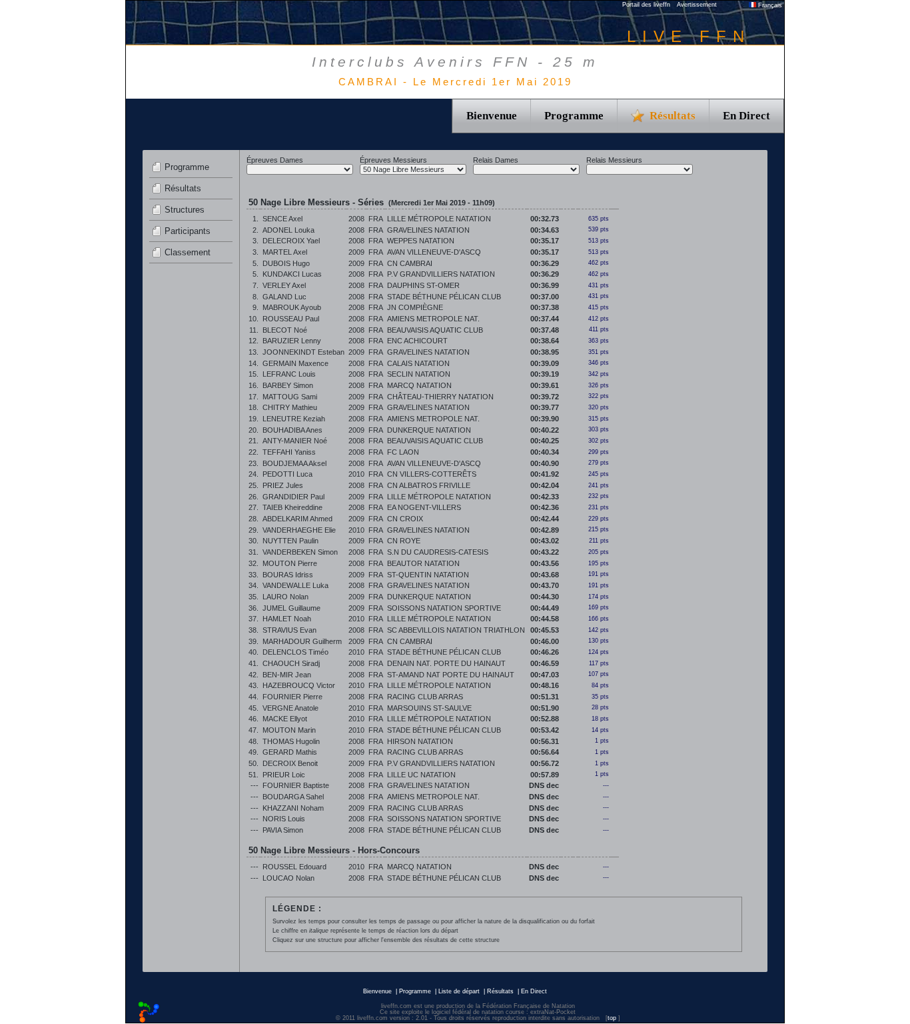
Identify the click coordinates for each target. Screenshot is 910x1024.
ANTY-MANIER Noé (294, 441)
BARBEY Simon (287, 385)
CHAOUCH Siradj (291, 663)
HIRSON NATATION (420, 741)
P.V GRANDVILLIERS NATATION (441, 274)
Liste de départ (459, 991)
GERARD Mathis (289, 752)
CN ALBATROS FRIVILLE (428, 485)
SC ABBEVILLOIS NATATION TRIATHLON (456, 630)
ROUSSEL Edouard (294, 867)
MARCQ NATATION (419, 385)
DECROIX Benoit (290, 763)
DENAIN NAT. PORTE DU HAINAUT (446, 663)
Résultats (183, 188)
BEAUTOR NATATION (423, 563)
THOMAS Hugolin (291, 741)
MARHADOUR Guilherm (302, 641)
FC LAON (403, 452)
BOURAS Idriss (287, 575)
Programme (574, 115)
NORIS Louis (283, 819)
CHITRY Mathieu (289, 407)
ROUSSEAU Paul (290, 319)
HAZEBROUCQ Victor (298, 685)
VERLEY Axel (284, 285)
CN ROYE (403, 541)
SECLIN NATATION (418, 374)
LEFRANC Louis (289, 374)
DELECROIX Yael (291, 241)
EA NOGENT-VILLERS (424, 507)
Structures (185, 210)
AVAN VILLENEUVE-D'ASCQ (434, 252)
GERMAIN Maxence (295, 363)
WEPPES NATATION (420, 241)
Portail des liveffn (646, 4)
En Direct (746, 115)
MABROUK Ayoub (291, 307)
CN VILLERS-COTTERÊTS (431, 474)
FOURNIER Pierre (292, 697)
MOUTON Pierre (289, 563)
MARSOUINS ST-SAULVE (429, 708)
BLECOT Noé (284, 330)
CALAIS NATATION (418, 363)
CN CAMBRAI (409, 263)
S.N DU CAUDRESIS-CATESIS (437, 552)
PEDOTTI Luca (287, 474)
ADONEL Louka (288, 230)
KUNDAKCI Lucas (292, 274)
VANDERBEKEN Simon (300, 552)
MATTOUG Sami (289, 397)
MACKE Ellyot (284, 719)
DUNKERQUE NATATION (429, 430)
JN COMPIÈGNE (415, 307)
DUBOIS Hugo (286, 263)
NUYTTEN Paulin (290, 541)
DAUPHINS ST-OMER (423, 285)
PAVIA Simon (282, 830)
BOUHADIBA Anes (292, 430)
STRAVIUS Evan (289, 630)
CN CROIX (405, 519)
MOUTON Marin (289, 730)
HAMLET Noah (286, 619)
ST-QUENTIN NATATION (428, 575)
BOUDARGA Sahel (293, 797)
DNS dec (544, 785)
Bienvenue (491, 115)
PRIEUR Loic (283, 775)
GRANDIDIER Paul (293, 497)
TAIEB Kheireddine (292, 507)
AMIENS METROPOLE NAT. (433, 319)
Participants (188, 231)
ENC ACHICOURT (417, 341)
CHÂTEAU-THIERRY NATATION (440, 397)
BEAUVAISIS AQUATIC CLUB (435, 330)
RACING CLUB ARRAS (425, 697)
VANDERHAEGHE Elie (299, 530)
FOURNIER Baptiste (295, 785)
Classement (188, 252)
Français (769, 5)
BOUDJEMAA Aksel (294, 463)
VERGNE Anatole (290, 708)
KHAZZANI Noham (293, 808)
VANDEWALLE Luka (295, 585)
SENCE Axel (282, 219)
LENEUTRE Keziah (293, 419)
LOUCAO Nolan (288, 878)
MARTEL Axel (284, 252)
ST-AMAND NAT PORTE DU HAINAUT (450, 675)
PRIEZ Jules (282, 485)
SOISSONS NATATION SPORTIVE (444, 608)
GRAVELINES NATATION (428, 230)
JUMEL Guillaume (291, 608)
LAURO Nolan (285, 597)
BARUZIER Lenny (291, 341)
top (612, 1018)
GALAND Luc (284, 297)
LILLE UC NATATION (421, 775)
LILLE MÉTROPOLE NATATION (439, 219)
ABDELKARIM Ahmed (297, 519)
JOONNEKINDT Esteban (303, 352)
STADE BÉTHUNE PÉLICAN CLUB (444, 297)
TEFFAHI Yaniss (289, 452)
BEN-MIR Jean (286, 675)
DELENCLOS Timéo (295, 652)
